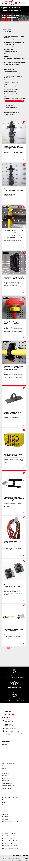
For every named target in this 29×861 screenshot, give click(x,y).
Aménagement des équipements (12, 10)
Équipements (6, 7)
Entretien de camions (8, 800)
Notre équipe (6, 819)
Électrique (5, 778)
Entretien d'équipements (9, 797)
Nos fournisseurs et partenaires (11, 821)
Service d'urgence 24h (9, 836)
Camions (4, 766)
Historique (5, 816)
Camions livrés (6, 788)
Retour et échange (8, 838)
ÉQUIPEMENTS (16, 7)
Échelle (4, 775)
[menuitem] (7, 3)
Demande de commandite (10, 848)
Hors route (5, 780)
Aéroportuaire (6, 773)
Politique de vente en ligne (10, 843)
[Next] (24, 648)
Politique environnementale (10, 845)
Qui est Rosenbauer (8, 763)
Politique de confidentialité (20, 855)
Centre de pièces (7, 805)
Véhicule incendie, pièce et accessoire (13, 8)
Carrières (5, 824)
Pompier (4, 744)
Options (4, 768)
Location (4, 802)
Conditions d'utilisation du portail (12, 840)
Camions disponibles (8, 785)
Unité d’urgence (7, 783)
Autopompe (6, 771)
